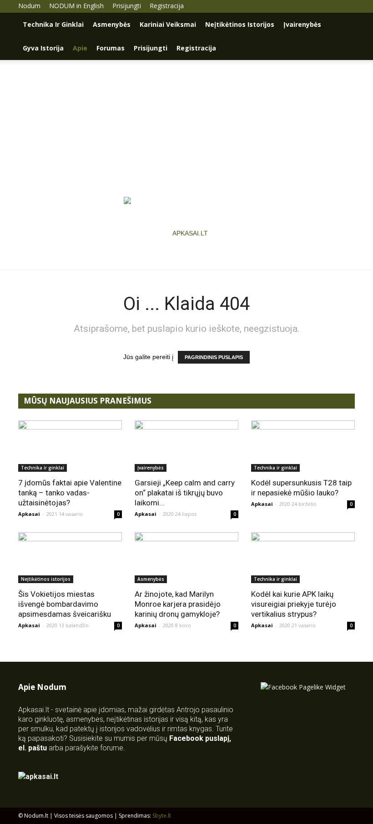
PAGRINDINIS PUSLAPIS (214, 357)
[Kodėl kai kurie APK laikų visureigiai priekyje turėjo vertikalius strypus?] (303, 558)
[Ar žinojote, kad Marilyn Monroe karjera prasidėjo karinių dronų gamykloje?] (186, 558)
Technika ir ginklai (53, 24)
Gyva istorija (43, 48)
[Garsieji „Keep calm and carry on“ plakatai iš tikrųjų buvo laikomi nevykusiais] (186, 446)
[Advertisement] (186, 128)
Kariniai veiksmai (168, 24)
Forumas (110, 48)
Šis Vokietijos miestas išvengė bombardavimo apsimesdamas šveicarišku (64, 604)
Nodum (29, 5)
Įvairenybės (302, 24)
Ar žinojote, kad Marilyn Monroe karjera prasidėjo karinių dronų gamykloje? (178, 604)
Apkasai (29, 513)
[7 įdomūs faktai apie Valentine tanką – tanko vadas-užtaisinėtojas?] (70, 446)
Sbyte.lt (161, 815)
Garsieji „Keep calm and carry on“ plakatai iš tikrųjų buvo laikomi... (185, 492)
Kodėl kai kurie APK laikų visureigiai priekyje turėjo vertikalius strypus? (293, 604)
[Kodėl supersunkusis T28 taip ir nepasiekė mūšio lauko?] (303, 446)
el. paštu (32, 748)
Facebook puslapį (199, 738)
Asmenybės (112, 24)
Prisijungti (126, 5)
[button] (344, 24)
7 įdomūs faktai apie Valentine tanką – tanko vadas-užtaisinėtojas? (69, 492)
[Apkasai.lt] (187, 233)
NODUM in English (76, 5)
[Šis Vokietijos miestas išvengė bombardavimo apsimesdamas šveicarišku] (70, 558)
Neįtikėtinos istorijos (239, 24)
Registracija (167, 5)
